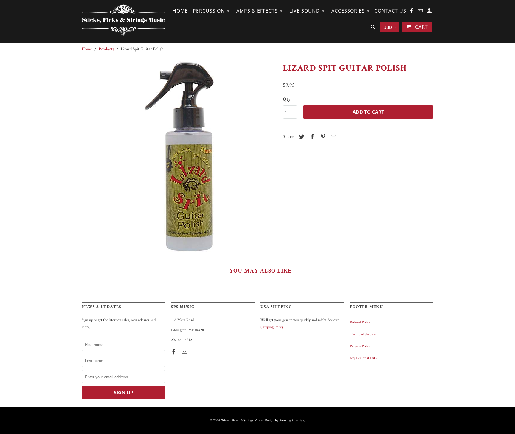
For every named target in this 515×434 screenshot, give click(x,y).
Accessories (350, 10)
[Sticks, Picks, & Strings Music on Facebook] (174, 352)
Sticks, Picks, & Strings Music (242, 420)
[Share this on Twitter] (300, 136)
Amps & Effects (259, 10)
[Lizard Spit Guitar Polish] (179, 156)
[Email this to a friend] (332, 136)
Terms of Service (362, 334)
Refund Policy (360, 322)
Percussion (211, 10)
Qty (287, 99)
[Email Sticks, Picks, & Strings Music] (185, 352)
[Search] (373, 28)
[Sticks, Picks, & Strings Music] (123, 20)
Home (180, 11)
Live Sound (307, 10)
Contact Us (390, 11)
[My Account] (429, 12)
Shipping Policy (271, 326)
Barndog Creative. (292, 420)
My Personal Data (363, 357)
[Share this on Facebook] (311, 136)
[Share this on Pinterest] (322, 136)
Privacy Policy (360, 346)
